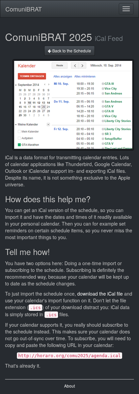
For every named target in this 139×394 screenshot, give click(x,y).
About (69, 386)
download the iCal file (100, 293)
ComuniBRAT (23, 8)
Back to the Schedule (71, 50)
